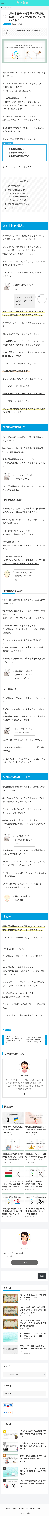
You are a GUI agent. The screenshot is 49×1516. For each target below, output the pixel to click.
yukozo (24, 1076)
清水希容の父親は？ (20, 193)
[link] (24, 1093)
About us (40, 1508)
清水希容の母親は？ (20, 197)
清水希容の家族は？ (17, 190)
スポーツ (7, 24)
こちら (24, 1262)
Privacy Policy (30, 1508)
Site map (21, 1508)
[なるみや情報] (24, 3)
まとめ (11, 208)
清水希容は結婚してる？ (19, 204)
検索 (42, 1276)
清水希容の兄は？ (19, 200)
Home (8, 1508)
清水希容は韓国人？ (17, 186)
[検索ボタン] (46, 3)
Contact (14, 1508)
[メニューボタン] (2, 3)
